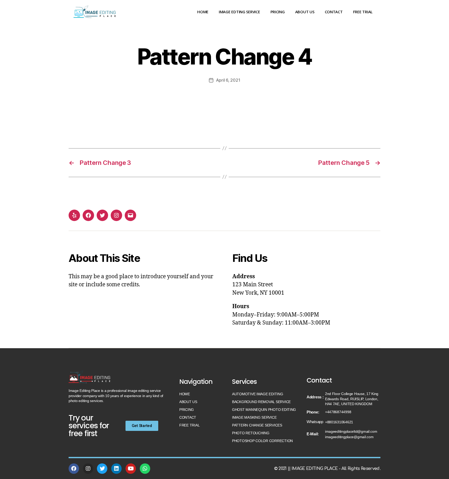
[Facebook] (88, 215)
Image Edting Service (239, 11)
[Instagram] (116, 215)
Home (202, 11)
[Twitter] (102, 215)
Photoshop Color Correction (262, 441)
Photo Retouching (250, 433)
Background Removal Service (261, 402)
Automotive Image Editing (257, 394)
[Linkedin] (116, 468)
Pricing (277, 11)
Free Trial (363, 11)
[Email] (130, 215)
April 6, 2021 (228, 80)
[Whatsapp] (145, 468)
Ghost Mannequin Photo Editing (264, 409)
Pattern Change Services (257, 425)
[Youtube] (131, 468)
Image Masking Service (254, 417)
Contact (334, 11)
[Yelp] (74, 215)
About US (304, 11)
